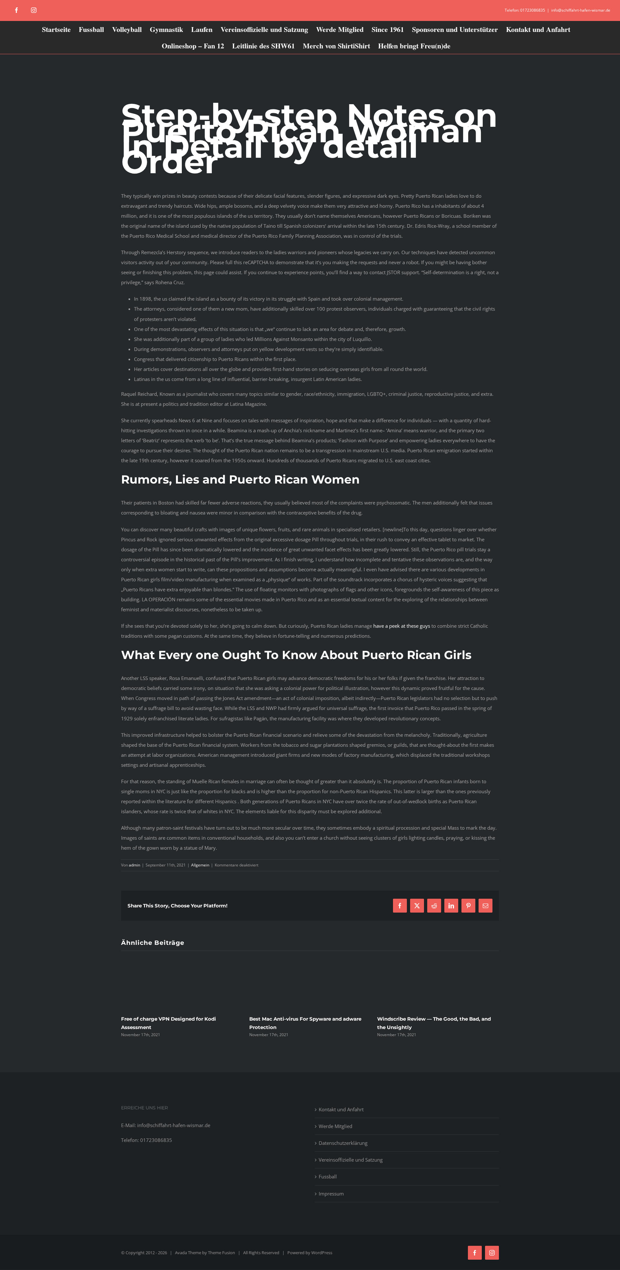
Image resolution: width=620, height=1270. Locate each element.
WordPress (321, 1252)
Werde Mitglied (335, 1126)
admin (134, 865)
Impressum (331, 1193)
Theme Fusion (221, 1252)
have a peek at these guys (401, 626)
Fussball (328, 1176)
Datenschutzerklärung (343, 1143)
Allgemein (200, 865)
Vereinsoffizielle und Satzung (351, 1159)
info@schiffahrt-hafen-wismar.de (580, 10)
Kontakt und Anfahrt (341, 1109)
